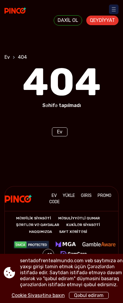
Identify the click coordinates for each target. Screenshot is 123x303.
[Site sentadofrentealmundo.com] (21, 14)
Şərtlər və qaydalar (37, 225)
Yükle (69, 195)
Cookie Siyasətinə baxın (38, 295)
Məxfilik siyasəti (33, 218)
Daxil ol (68, 20)
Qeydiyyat (102, 20)
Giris (86, 195)
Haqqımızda (40, 232)
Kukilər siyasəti (83, 225)
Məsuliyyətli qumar (79, 218)
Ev (7, 57)
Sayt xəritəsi (73, 232)
